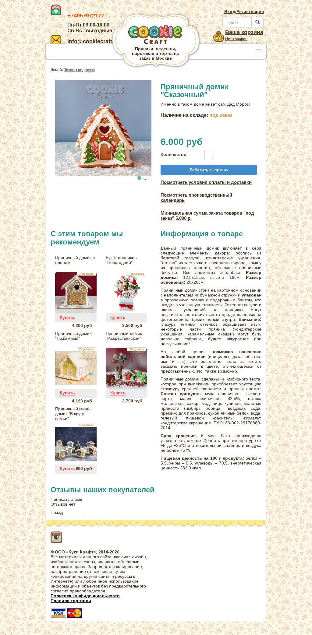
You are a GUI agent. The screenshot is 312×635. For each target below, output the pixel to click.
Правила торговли (71, 600)
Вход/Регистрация (244, 11)
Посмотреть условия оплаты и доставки (206, 182)
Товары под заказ (79, 70)
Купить (67, 317)
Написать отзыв (66, 499)
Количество (172, 154)
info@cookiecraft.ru (93, 41)
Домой (56, 70)
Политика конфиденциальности (85, 595)
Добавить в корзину (209, 169)
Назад (57, 512)
